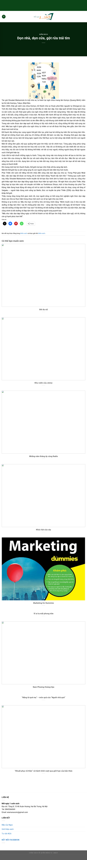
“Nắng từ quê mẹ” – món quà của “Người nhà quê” (43, 697)
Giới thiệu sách (8, 829)
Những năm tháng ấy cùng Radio (43, 456)
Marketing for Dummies (43, 603)
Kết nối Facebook (10, 840)
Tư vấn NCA (6, 834)
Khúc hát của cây (43, 530)
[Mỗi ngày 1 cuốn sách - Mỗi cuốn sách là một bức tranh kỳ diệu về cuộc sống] (43, 16)
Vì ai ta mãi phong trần (43, 614)
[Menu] (4, 17)
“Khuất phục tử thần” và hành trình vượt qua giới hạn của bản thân (43, 771)
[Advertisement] (43, 5)
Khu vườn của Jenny (43, 383)
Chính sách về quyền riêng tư (40, 853)
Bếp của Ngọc (7, 825)
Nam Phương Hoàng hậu (43, 687)
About (55, 853)
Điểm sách (43, 34)
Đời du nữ (43, 309)
